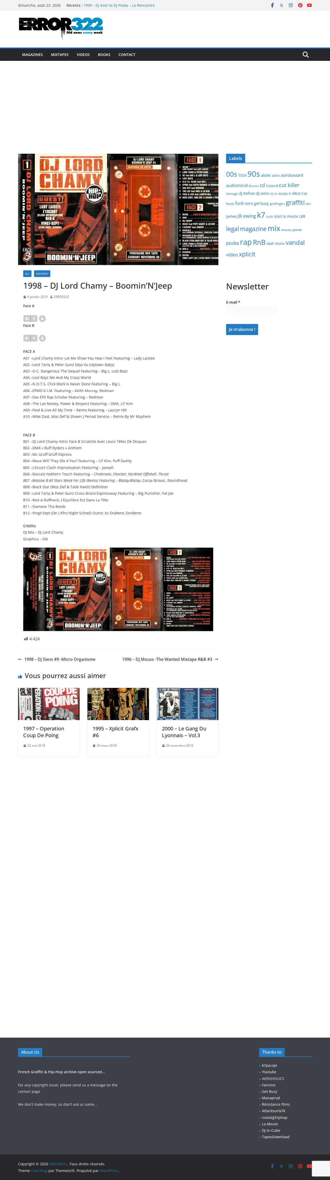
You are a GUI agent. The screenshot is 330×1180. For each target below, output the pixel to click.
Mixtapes (60, 54)
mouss (286, 229)
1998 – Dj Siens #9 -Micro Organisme (59, 659)
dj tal (273, 194)
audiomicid (237, 185)
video (232, 254)
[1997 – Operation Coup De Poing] (49, 691)
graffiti (295, 202)
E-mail (233, 302)
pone (297, 229)
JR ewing (247, 216)
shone (280, 243)
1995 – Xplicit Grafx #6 (115, 732)
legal (232, 229)
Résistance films (276, 1104)
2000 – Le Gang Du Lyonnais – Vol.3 (184, 732)
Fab (304, 193)
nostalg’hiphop (274, 1117)
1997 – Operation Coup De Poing (43, 732)
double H (284, 193)
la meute (290, 216)
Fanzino (268, 1085)
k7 (261, 215)
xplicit (247, 254)
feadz (230, 203)
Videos (83, 54)
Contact (127, 54)
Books (104, 54)
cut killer (289, 185)
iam (308, 204)
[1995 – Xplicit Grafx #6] (118, 691)
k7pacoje (269, 1065)
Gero (249, 203)
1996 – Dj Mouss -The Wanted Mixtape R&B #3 (167, 659)
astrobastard (292, 175)
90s (254, 174)
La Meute (270, 1123)
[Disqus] (118, 821)
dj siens (262, 193)
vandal (295, 242)
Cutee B (272, 185)
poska (232, 243)
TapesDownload (276, 1136)
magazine (253, 229)
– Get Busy (268, 1091)
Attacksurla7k (273, 1110)
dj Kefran (247, 193)
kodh (269, 216)
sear (270, 243)
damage (232, 193)
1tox (242, 175)
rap (246, 242)
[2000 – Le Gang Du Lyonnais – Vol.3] (187, 691)
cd (262, 185)
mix (274, 228)
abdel (266, 175)
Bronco (254, 186)
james (231, 216)
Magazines (32, 54)
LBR (302, 216)
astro (276, 175)
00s (231, 174)
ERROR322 (61, 297)
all (27, 273)
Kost (278, 216)
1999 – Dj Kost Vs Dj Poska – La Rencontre (119, 5)
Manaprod (271, 1097)
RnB (259, 242)
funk (239, 203)
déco (296, 193)
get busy (261, 203)
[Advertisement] (165, 99)
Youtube (269, 1071)
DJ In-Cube (271, 1130)
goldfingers (277, 204)
